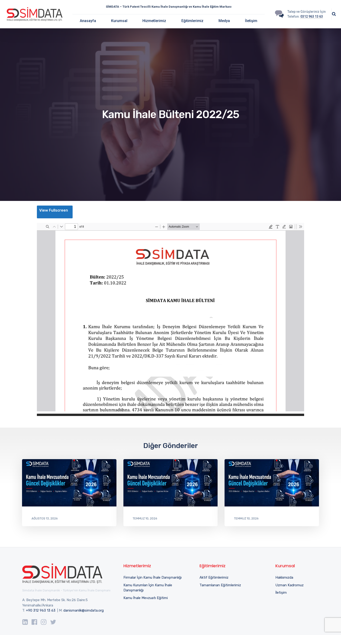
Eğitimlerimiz (192, 21)
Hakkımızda (284, 577)
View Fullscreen (53, 210)
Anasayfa (88, 21)
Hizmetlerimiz (154, 21)
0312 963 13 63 (311, 16)
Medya (224, 21)
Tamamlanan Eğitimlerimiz (220, 585)
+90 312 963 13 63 (40, 610)
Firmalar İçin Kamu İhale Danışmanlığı (152, 577)
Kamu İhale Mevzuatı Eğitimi (145, 598)
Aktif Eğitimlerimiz (213, 577)
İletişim (251, 21)
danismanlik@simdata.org (83, 610)
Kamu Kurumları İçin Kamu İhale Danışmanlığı (147, 588)
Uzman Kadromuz (289, 585)
